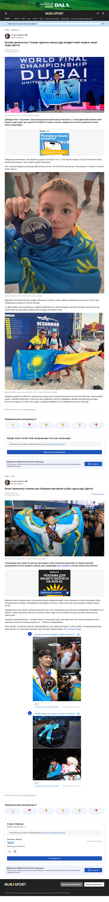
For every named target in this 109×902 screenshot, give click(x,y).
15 (13, 812)
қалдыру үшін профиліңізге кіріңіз (53, 444)
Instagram (94, 464)
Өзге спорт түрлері (52, 18)
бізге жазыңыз (30, 409)
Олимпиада (65, 18)
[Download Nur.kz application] (54, 5)
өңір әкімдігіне (64, 566)
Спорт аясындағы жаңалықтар (81, 18)
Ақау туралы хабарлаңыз (71, 884)
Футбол (16, 18)
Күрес (41, 18)
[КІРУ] (103, 13)
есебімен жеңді (74, 629)
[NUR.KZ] (54, 13)
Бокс (28, 18)
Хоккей (35, 18)
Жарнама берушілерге (94, 884)
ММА (23, 18)
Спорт (7, 18)
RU (98, 13)
